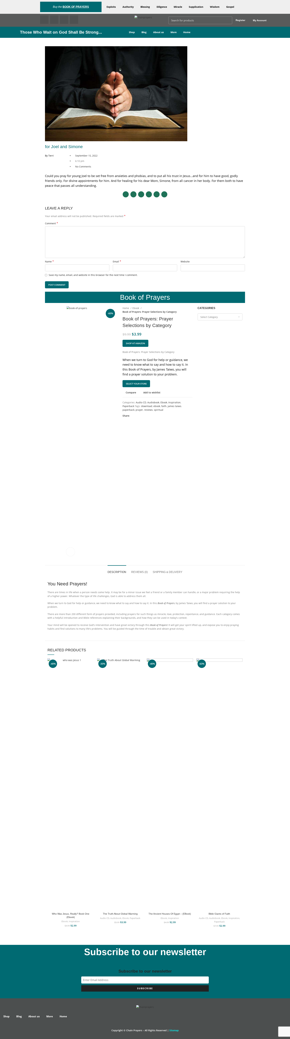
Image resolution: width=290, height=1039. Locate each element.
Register (240, 20)
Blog (144, 32)
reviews (148, 409)
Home (186, 32)
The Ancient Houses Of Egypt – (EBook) (170, 913)
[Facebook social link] (132, 416)
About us (158, 32)
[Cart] (279, 20)
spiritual (158, 409)
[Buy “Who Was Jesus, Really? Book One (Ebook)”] (91, 671)
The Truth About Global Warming (120, 913)
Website (185, 261)
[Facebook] (44, 19)
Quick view (91, 679)
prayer (139, 409)
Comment (51, 223)
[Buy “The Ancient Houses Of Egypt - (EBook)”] (190, 671)
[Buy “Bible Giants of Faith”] (240, 671)
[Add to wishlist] (91, 664)
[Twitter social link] (136, 416)
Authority (128, 6)
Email (117, 261)
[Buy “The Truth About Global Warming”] (141, 671)
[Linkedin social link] (144, 416)
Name (49, 261)
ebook (156, 406)
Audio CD (141, 402)
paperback (128, 409)
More (174, 32)
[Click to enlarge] (70, 552)
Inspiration (174, 402)
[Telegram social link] (148, 416)
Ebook (136, 308)
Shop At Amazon (135, 343)
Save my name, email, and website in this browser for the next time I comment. (93, 275)
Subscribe (145, 988)
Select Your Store (136, 383)
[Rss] (74, 19)
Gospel (230, 6)
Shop (132, 32)
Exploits (111, 6)
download (146, 406)
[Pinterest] (64, 19)
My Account (260, 20)
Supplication (196, 6)
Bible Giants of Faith (219, 913)
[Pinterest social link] (140, 416)
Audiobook (153, 402)
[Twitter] (54, 19)
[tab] (117, 570)
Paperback (128, 406)
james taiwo (174, 406)
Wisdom (215, 6)
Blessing (145, 6)
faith (163, 406)
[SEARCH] (228, 20)
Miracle (178, 6)
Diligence (162, 6)
